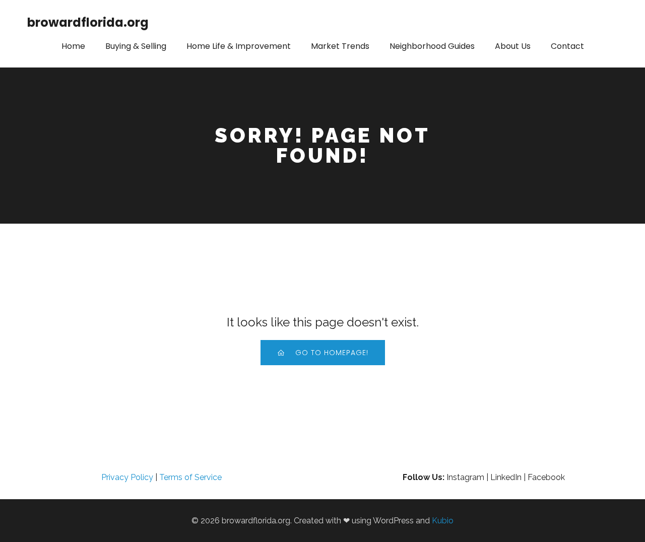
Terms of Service (190, 477)
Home (73, 46)
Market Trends (340, 46)
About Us (513, 46)
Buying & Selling (135, 46)
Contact (567, 46)
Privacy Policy (127, 477)
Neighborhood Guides (432, 46)
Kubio (443, 520)
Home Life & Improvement (238, 46)
